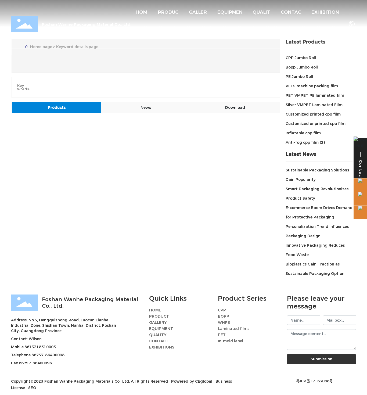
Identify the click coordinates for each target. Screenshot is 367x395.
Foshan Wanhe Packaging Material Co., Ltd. (86, 24)
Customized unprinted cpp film (316, 123)
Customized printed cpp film (313, 114)
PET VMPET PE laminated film (315, 95)
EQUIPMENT (161, 328)
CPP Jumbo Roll (301, 57)
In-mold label (230, 341)
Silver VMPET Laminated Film (314, 104)
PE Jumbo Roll (299, 76)
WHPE (224, 322)
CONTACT (158, 341)
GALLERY (158, 322)
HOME (155, 310)
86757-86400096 (35, 363)
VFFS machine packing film (312, 86)
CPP (222, 310)
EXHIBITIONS (161, 347)
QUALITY (157, 334)
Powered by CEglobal (191, 381)
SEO (32, 387)
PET (222, 334)
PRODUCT (159, 316)
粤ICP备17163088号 (314, 381)
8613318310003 (40, 346)
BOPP (223, 316)
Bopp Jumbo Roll (302, 67)
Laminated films (233, 328)
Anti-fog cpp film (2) (305, 142)
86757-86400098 (47, 355)
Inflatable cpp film (303, 133)
